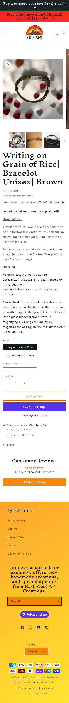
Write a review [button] (34, 482)
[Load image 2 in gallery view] (34, 140)
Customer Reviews (19, 553)
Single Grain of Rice (20, 347)
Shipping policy (46, 688)
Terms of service (26, 688)
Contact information (36, 693)
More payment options (34, 415)
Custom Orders (17, 537)
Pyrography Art (16, 520)
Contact (12, 545)
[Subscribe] (57, 601)
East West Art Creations (32, 677)
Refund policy (31, 682)
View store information (20, 435)
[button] (5, 33)
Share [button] (10, 444)
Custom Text (10, 363)
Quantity (8, 375)
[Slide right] (65, 141)
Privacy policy (49, 682)
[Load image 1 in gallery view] (17, 140)
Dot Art (12, 528)
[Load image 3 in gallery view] (52, 140)
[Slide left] (4, 141)
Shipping (7, 196)
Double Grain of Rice (20, 355)
